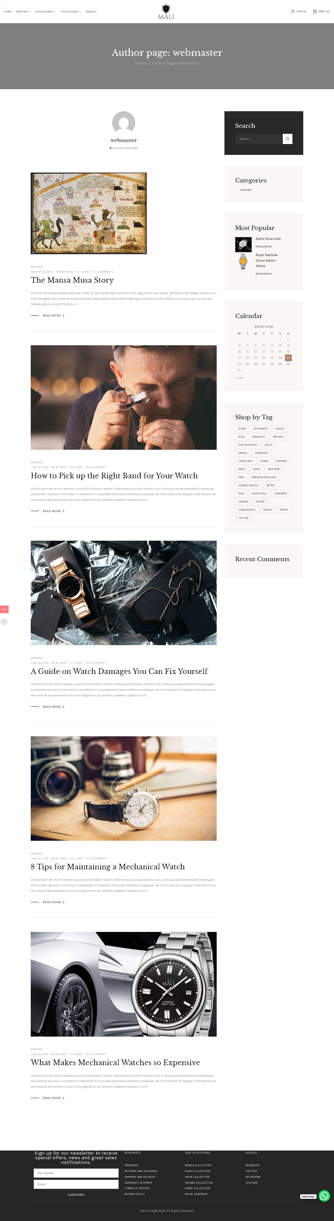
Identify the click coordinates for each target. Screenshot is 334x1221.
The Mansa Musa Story (72, 280)
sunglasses (247, 509)
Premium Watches (264, 477)
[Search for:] (259, 139)
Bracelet (259, 436)
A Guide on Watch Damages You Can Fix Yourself (119, 671)
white (284, 509)
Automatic (261, 428)
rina (241, 493)
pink (241, 477)
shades (244, 501)
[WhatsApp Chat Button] (324, 1196)
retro (270, 485)
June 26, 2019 (39, 467)
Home (140, 63)
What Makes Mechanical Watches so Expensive (115, 1062)
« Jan (239, 378)
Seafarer (280, 493)
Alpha (242, 428)
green (243, 452)
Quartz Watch (249, 485)
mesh (242, 469)
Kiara (264, 461)
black (280, 428)
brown (278, 436)
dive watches (248, 444)
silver (260, 501)
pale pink (274, 469)
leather (281, 461)
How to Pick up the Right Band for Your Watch (114, 476)
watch (267, 509)
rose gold (259, 493)
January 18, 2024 (42, 271)
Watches (37, 266)
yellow (244, 517)
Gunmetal (261, 452)
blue (242, 436)
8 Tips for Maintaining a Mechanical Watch (108, 867)
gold (268, 444)
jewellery (246, 461)
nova (256, 469)
